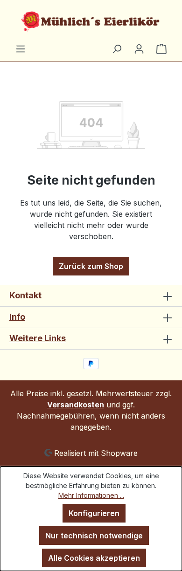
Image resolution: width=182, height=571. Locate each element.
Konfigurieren (94, 513)
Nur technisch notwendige (94, 535)
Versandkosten (75, 404)
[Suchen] (116, 48)
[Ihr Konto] (139, 48)
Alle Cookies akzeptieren (94, 558)
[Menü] (20, 48)
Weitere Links (37, 338)
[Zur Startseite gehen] (91, 21)
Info (17, 317)
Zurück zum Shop (91, 266)
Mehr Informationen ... (91, 495)
